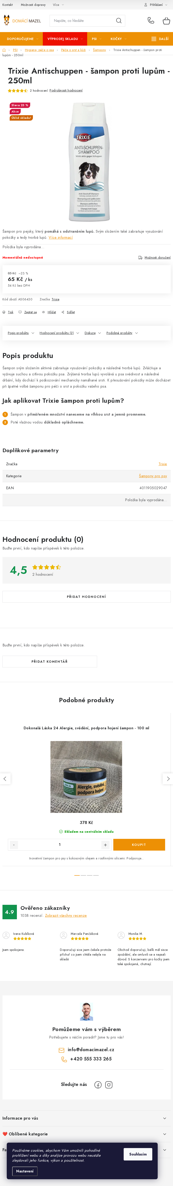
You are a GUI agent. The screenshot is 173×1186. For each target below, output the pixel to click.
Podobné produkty (119, 333)
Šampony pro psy (153, 476)
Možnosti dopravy (33, 4)
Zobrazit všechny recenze (66, 915)
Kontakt (7, 4)
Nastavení (25, 1171)
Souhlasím (138, 1154)
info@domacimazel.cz (91, 1049)
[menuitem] (22, 39)
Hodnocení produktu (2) (57, 333)
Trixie (55, 299)
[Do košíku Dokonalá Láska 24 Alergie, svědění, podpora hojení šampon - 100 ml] (139, 845)
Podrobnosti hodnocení (66, 90)
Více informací (61, 237)
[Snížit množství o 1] (14, 845)
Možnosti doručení (158, 257)
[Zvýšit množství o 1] (105, 845)
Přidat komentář (50, 661)
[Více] (160, 39)
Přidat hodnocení (86, 596)
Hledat (119, 21)
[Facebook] (98, 1084)
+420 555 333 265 (152, 21)
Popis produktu (18, 333)
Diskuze (90, 333)
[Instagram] (108, 1084)
